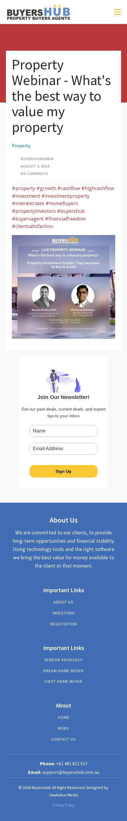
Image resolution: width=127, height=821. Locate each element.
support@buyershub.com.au (71, 772)
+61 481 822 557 (71, 763)
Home (63, 717)
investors (64, 613)
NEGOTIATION (63, 624)
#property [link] (23, 188)
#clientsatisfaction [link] (32, 226)
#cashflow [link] (68, 188)
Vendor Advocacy (63, 659)
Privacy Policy (63, 805)
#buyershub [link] (71, 211)
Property (21, 145)
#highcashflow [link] (97, 188)
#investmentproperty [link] (65, 196)
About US (63, 602)
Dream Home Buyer (63, 670)
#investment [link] (26, 196)
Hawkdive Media (63, 795)
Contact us (63, 739)
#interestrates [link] (28, 203)
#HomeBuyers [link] (61, 203)
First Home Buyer (63, 681)
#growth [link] (46, 188)
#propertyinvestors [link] (34, 211)
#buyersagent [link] (28, 218)
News (63, 728)
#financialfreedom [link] (65, 218)
